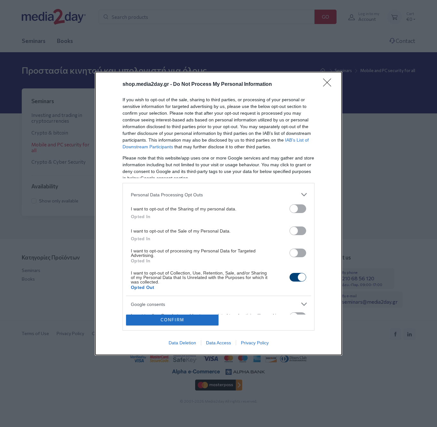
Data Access (218, 342)
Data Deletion (182, 342)
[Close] (329, 84)
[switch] (298, 208)
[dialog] (218, 213)
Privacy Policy (255, 342)
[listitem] (218, 194)
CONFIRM (172, 319)
